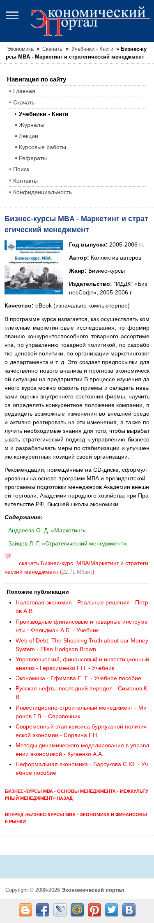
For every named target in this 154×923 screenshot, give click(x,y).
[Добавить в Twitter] (111, 909)
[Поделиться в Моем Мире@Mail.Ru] (77, 909)
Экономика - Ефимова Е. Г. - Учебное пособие (78, 678)
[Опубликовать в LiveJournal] (60, 909)
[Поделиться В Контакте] (129, 909)
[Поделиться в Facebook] (42, 909)
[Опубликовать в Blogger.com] (25, 909)
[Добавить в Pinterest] (94, 909)
